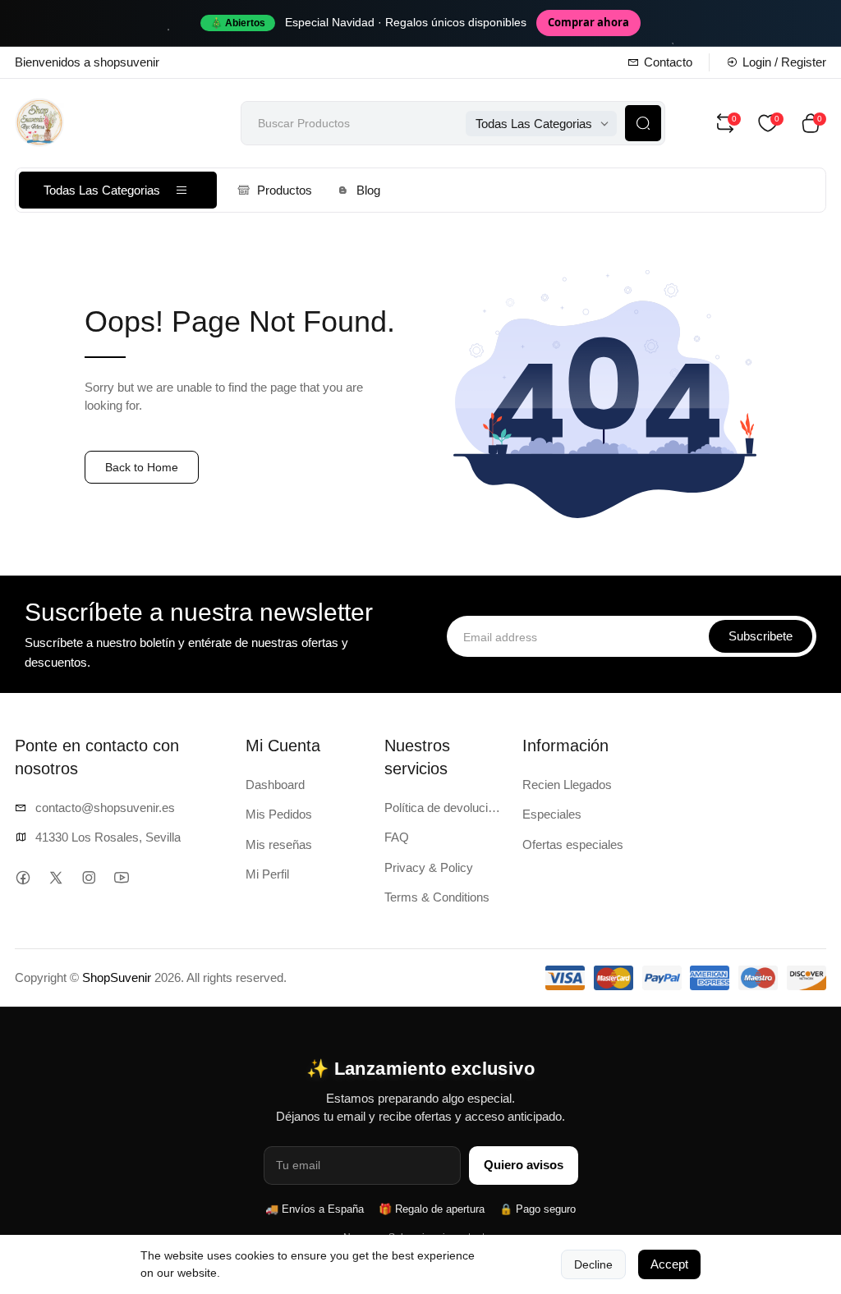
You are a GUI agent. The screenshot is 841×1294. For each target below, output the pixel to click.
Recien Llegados (567, 785)
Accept (669, 1264)
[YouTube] (121, 877)
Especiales (551, 814)
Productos (284, 190)
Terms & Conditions (436, 897)
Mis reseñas (279, 844)
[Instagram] (88, 877)
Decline (593, 1264)
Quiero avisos (523, 1165)
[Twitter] (55, 877)
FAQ (396, 837)
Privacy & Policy (428, 867)
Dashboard (275, 785)
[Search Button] (643, 123)
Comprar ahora (588, 22)
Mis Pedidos (279, 814)
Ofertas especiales (572, 844)
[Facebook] (22, 877)
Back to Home (141, 467)
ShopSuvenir (116, 977)
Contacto (668, 62)
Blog (368, 190)
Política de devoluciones (443, 807)
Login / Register (784, 62)
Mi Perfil (267, 874)
